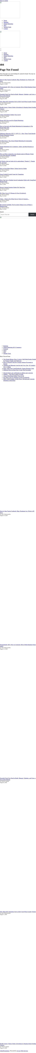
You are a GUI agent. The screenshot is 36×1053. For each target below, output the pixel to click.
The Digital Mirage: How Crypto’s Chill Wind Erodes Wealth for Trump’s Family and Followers (19, 360)
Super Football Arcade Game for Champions (12, 174)
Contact (6, 28)
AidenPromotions (4, 1051)
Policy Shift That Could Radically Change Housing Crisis (18, 368)
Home (5, 20)
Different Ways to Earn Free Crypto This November (17, 370)
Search (2, 212)
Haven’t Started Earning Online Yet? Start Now (12, 187)
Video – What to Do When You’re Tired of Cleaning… (14, 199)
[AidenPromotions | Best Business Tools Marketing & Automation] (10, 17)
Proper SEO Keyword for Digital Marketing (11, 120)
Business (6, 22)
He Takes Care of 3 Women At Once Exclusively (13, 193)
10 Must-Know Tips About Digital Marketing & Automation (16, 141)
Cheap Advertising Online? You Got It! (10, 114)
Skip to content (4, 0)
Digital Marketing (8, 24)
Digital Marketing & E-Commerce (12, 347)
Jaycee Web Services (22, 1051)
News (4, 350)
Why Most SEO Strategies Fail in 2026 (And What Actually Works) (18, 101)
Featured (5, 349)
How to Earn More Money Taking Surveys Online (13, 168)
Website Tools (7, 27)
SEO (5, 25)
